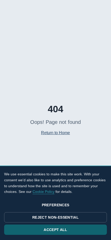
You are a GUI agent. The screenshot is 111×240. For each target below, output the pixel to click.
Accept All (55, 230)
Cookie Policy (43, 192)
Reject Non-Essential (55, 217)
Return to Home (55, 133)
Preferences (55, 205)
